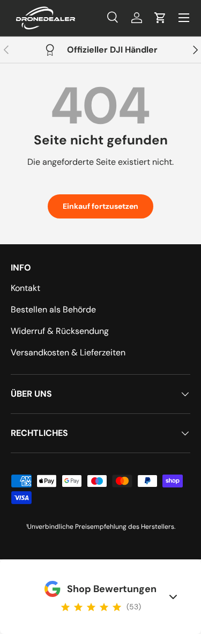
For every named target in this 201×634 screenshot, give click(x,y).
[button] (160, 18)
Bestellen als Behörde (53, 309)
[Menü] (184, 18)
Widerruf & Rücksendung (60, 331)
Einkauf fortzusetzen (100, 206)
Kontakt (25, 288)
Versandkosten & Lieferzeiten (68, 352)
